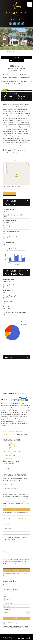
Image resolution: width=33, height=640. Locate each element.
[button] (8, 90)
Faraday (22, 393)
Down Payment (8, 603)
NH (15, 431)
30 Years (8, 589)
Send (16, 570)
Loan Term (6, 585)
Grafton (20, 431)
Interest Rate (7, 609)
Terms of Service (27, 573)
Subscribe (17, 509)
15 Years (15, 589)
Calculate (16, 618)
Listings (10, 431)
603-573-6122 (8, 459)
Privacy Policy (21, 573)
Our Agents (6, 468)
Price (5, 596)
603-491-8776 (17, 19)
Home (4, 431)
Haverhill (7, 434)
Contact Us (6, 466)
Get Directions (9, 194)
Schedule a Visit (22, 519)
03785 (13, 434)
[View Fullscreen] (5, 171)
